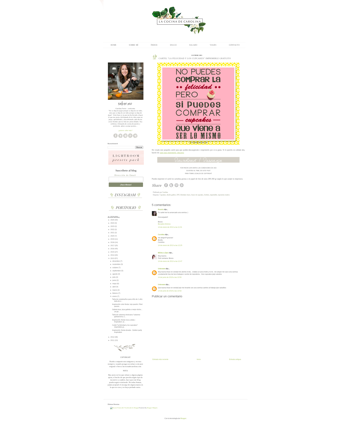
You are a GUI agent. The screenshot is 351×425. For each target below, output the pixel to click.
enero (114, 296)
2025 (113, 220)
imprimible (213, 195)
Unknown (161, 269)
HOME (113, 45)
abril (114, 287)
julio (114, 277)
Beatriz (161, 209)
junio (114, 280)
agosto (115, 274)
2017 (113, 245)
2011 (113, 340)
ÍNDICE (154, 45)
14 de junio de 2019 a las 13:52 (170, 291)
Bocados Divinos (164, 224)
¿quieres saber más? (125, 130)
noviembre (116, 264)
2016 (113, 249)
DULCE (173, 45)
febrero (115, 293)
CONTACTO (234, 45)
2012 (113, 337)
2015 (113, 252)
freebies (206, 195)
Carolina (161, 235)
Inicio (199, 359)
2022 (113, 229)
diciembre (116, 261)
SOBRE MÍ (133, 45)
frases (188, 195)
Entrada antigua (235, 359)
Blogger (183, 418)
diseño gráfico (171, 195)
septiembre (116, 271)
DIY (178, 195)
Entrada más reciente (160, 359)
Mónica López (163, 253)
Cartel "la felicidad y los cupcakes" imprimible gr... (125, 326)
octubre (115, 268)
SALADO (193, 45)
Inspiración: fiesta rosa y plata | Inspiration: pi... (123, 321)
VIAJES (213, 45)
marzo (115, 290)
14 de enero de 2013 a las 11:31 (170, 227)
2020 (113, 236)
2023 (113, 226)
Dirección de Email (125, 175)
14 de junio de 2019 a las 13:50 (170, 277)
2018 (113, 242)
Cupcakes (163, 195)
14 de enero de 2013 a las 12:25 (170, 245)
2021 (113, 233)
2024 (113, 223)
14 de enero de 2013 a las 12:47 (170, 261)
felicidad (183, 195)
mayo (114, 284)
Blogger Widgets (152, 408)
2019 (113, 239)
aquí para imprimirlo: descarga (172, 153)
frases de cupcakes (197, 195)
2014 (113, 255)
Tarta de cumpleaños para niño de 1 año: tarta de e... (127, 300)
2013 (113, 258)
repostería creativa (224, 195)
